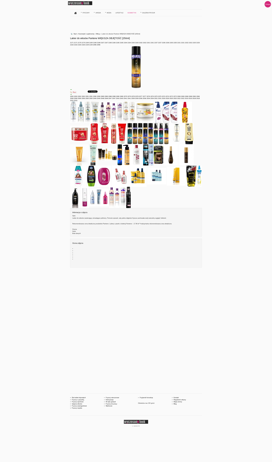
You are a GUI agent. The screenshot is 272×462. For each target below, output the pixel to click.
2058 (72, 98)
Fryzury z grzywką (78, 400)
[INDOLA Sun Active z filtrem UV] (138, 176)
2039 (133, 98)
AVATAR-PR (137, 426)
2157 (156, 42)
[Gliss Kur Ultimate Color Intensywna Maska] (79, 133)
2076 (148, 96)
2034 (148, 98)
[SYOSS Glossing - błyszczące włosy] (128, 197)
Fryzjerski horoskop (146, 397)
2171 (72, 42)
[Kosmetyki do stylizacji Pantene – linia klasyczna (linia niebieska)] (145, 133)
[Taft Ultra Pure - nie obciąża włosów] (151, 154)
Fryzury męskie (77, 408)
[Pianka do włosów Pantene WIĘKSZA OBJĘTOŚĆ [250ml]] (166, 133)
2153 (194, 42)
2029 (163, 98)
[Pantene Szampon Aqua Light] (73, 112)
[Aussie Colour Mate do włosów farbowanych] (117, 197)
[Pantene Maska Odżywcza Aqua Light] (95, 112)
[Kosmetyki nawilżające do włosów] (176, 133)
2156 (163, 42)
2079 (125, 96)
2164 (125, 42)
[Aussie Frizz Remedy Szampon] (108, 112)
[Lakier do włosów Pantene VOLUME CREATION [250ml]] (150, 133)
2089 (102, 96)
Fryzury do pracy (111, 404)
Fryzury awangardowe (79, 406)
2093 (72, 96)
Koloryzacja (109, 400)
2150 (79, 45)
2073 (171, 96)
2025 (171, 98)
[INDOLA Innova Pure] (156, 176)
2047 (110, 98)
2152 (186, 42)
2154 (72, 45)
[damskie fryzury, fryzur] (75, 12)
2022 (179, 98)
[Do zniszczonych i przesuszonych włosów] (189, 133)
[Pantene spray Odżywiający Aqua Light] (81, 112)
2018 (194, 98)
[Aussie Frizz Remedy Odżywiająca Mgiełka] (102, 112)
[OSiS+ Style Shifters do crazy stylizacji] (103, 176)
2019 (186, 98)
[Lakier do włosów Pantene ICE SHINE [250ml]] (140, 133)
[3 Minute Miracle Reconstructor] (123, 197)
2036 (140, 98)
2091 (87, 96)
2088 (110, 96)
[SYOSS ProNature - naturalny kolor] (158, 154)
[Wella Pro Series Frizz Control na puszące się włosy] (136, 154)
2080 (117, 96)
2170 (79, 42)
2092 (79, 96)
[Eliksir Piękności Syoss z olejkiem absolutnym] (126, 154)
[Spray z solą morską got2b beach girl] (199, 176)
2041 (125, 98)
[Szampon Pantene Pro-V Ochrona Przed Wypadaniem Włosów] (126, 112)
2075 (156, 96)
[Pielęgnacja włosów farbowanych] (85, 197)
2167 (102, 42)
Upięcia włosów (77, 404)
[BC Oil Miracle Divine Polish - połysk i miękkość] (171, 154)
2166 (110, 42)
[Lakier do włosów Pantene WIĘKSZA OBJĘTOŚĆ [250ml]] (134, 133)
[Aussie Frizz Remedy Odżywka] (113, 112)
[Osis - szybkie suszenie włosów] (120, 176)
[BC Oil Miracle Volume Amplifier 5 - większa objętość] (186, 154)
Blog (175, 404)
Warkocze (109, 406)
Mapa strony (178, 402)
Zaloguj (267, 4)
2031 (156, 98)
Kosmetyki (132, 13)
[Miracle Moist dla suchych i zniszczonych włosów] (111, 197)
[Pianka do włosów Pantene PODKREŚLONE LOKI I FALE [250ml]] (161, 133)
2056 (79, 98)
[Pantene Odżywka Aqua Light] (88, 112)
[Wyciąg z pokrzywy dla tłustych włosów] (75, 197)
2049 (94, 98)
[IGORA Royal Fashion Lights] (176, 176)
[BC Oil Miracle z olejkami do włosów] (107, 154)
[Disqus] (136, 300)
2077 (140, 96)
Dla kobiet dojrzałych (79, 397)
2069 (179, 96)
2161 (148, 42)
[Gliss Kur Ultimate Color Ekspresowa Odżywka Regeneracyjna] (113, 133)
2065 (194, 96)
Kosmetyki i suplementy (86, 34)
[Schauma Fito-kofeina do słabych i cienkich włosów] (91, 176)
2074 (163, 96)
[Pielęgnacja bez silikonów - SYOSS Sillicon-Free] (93, 154)
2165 (117, 42)
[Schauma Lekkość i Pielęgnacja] (78, 176)
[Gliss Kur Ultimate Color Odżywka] (94, 133)
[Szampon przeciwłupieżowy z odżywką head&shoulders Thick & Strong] (165, 112)
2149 (87, 45)
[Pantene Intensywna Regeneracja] (119, 154)
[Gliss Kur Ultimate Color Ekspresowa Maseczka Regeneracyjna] (122, 133)
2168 (94, 42)
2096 (94, 45)
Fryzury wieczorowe (112, 397)
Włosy (98, 34)
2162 (140, 42)
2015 (72, 100)
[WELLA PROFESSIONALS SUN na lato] (79, 154)
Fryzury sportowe (78, 402)
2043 (117, 98)
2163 (133, 42)
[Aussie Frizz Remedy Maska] (120, 112)
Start (75, 34)
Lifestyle (119, 13)
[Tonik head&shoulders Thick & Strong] (158, 112)
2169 (87, 42)
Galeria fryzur (148, 13)
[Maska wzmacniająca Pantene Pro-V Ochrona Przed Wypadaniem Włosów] (145, 112)
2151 (179, 42)
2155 (171, 42)
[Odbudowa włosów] (99, 197)
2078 (133, 96)
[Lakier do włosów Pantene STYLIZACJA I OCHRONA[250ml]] (129, 133)
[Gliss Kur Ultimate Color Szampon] (104, 133)
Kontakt (176, 397)
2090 (94, 96)
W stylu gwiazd (111, 402)
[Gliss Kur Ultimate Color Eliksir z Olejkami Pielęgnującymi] (185, 112)
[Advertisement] (108, 24)
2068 (186, 96)
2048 (102, 98)
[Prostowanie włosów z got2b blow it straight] (191, 176)
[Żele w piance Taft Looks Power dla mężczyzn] (145, 154)
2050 (87, 98)
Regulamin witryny (180, 400)
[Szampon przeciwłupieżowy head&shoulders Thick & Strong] (173, 112)
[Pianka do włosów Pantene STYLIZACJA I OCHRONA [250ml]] (155, 133)
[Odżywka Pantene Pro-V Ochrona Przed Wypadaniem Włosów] (132, 112)
